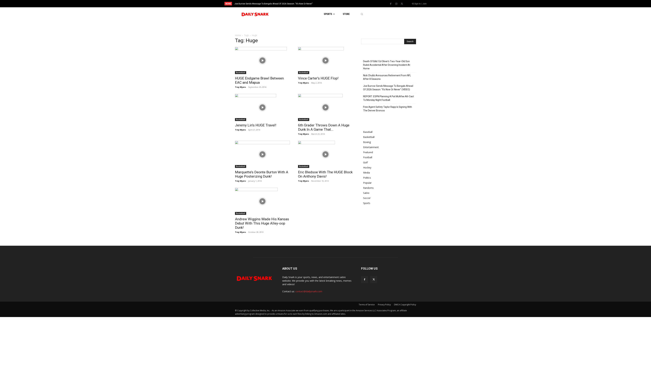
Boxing (367, 142)
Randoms (368, 187)
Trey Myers (240, 87)
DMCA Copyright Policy (405, 304)
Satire (366, 193)
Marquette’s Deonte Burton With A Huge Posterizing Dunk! (261, 174)
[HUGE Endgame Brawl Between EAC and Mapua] (262, 60)
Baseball (367, 132)
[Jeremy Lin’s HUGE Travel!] (262, 107)
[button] (362, 14)
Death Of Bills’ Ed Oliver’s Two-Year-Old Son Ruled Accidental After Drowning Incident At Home (386, 65)
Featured (368, 152)
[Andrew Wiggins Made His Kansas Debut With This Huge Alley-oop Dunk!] (262, 201)
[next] (337, 4)
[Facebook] (390, 4)
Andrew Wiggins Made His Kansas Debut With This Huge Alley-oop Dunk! (262, 223)
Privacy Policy (384, 304)
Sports (366, 203)
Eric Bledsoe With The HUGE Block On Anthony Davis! (325, 174)
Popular (367, 182)
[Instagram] (396, 4)
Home (238, 35)
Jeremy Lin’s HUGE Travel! (255, 125)
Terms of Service (367, 304)
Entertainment (371, 147)
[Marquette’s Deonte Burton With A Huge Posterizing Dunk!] (262, 154)
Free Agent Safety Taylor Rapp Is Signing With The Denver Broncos (387, 109)
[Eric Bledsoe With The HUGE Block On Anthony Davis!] (325, 154)
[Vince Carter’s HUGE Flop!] (325, 60)
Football (367, 157)
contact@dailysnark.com (308, 291)
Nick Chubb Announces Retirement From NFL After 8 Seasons (387, 77)
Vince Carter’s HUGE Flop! (318, 78)
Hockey (367, 167)
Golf (365, 162)
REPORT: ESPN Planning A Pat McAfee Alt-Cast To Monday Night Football (388, 98)
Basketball (240, 72)
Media (366, 172)
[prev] (331, 4)
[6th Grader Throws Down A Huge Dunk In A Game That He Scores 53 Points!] (325, 107)
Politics (367, 177)
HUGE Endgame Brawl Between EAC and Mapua (259, 80)
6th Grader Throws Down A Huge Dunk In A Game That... (323, 127)
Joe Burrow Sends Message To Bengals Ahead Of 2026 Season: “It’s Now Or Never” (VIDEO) (388, 88)
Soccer (367, 198)
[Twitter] (402, 4)
